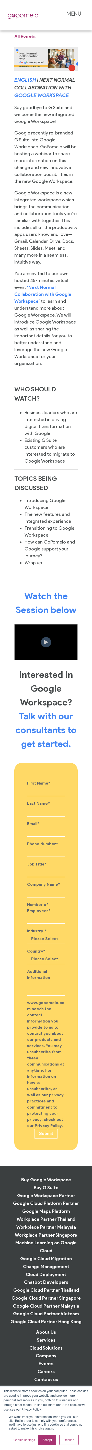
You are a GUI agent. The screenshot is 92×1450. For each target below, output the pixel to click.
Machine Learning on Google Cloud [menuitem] (46, 1246)
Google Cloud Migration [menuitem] (46, 1258)
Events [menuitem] (46, 1363)
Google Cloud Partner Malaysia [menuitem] (46, 1306)
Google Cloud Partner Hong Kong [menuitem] (46, 1321)
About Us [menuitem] (46, 1332)
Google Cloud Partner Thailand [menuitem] (46, 1290)
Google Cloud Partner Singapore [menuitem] (46, 1298)
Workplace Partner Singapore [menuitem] (46, 1235)
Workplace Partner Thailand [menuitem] (46, 1219)
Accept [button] (47, 1439)
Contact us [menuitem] (46, 1379)
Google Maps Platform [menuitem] (46, 1211)
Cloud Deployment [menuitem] (46, 1274)
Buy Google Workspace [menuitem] (46, 1179)
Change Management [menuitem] (46, 1266)
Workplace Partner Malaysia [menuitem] (46, 1227)
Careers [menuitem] (46, 1371)
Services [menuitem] (46, 1340)
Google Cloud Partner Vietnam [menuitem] (46, 1313)
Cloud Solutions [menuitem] (46, 1348)
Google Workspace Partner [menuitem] (46, 1195)
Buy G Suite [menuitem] (46, 1187)
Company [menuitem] (46, 1355)
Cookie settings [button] (24, 1439)
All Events (25, 36)
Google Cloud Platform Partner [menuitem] (46, 1203)
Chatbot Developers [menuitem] (46, 1282)
